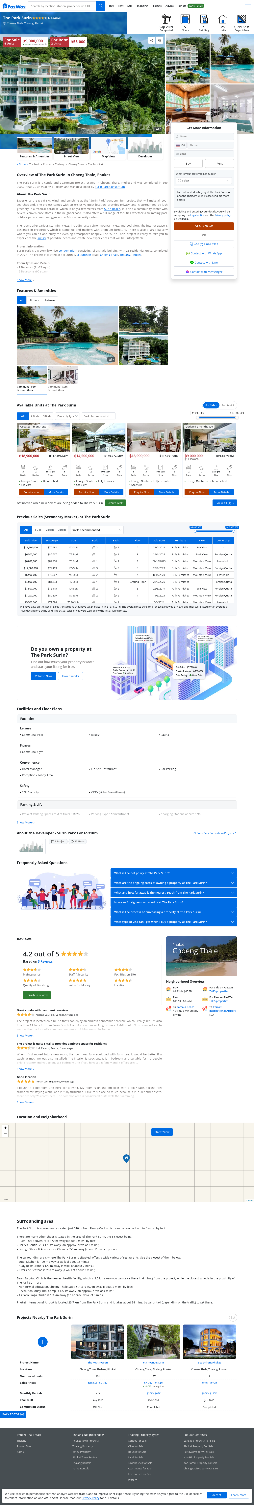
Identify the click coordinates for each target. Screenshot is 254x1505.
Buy (111, 6)
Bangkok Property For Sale (199, 1440)
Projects (157, 6)
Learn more (238, 1495)
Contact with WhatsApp (206, 253)
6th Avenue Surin (153, 1362)
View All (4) (224, 503)
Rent (120, 6)
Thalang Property (82, 1446)
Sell (129, 6)
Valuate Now (43, 676)
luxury (42, 238)
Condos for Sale (137, 1440)
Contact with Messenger (206, 272)
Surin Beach (112, 209)
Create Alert (115, 503)
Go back (23, 164)
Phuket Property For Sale (198, 1446)
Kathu (20, 1452)
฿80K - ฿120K (209, 1393)
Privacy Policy (90, 1498)
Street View (162, 1132)
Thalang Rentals (81, 1463)
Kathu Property (81, 1452)
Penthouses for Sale (139, 1474)
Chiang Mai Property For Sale (201, 1468)
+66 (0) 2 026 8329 (206, 244)
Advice (169, 6)
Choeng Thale (109, 255)
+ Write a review (37, 995)
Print (159, 40)
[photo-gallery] (188, 58)
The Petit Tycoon (98, 1362)
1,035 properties (218, 1001)
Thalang (125, 255)
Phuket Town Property (85, 1440)
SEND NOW (204, 226)
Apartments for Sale (139, 1468)
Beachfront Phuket (209, 1362)
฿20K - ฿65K (154, 1393)
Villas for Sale (135, 1446)
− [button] (5, 1133)
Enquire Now (31, 492)
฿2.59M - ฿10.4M (153, 1383)
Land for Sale (135, 1457)
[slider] (197, 417)
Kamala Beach (185, 1007)
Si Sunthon (84, 255)
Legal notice (197, 215)
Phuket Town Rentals (84, 1457)
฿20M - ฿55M (209, 1383)
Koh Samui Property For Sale (200, 1463)
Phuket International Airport (222, 1009)
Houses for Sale (137, 1452)
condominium (68, 250)
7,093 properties (218, 991)
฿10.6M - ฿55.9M (98, 1383)
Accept (216, 1495)
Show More (24, 280)
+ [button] (5, 1127)
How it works (70, 676)
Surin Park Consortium (110, 187)
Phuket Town (24, 1446)
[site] (14, 6)
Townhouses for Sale (140, 1463)
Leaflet (249, 1200)
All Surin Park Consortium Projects (213, 833)
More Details (56, 492)
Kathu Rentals (80, 1468)
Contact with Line (206, 262)
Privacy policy (223, 215)
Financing (142, 6)
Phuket (136, 255)
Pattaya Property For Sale (199, 1452)
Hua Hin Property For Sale (199, 1457)
